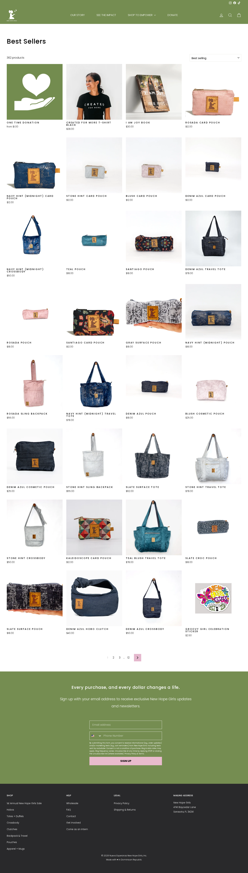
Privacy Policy (130, 753)
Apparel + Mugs (16, 848)
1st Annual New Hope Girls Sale (24, 803)
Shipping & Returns (125, 809)
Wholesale (72, 803)
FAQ (68, 809)
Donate (173, 15)
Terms (141, 753)
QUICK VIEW (34, 115)
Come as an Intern (77, 829)
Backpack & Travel (17, 835)
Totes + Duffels (15, 816)
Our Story (77, 15)
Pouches (12, 842)
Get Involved (73, 822)
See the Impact (106, 15)
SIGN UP (125, 761)
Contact (71, 816)
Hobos (10, 809)
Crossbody (13, 822)
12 (128, 658)
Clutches (12, 829)
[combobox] (96, 736)
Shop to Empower (140, 15)
